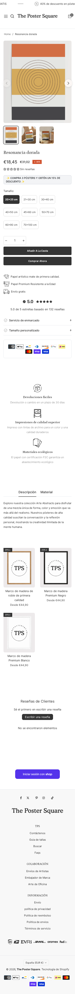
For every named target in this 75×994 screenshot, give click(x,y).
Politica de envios (37, 922)
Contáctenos (37, 833)
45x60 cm (30, 212)
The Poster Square (28, 969)
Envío (37, 902)
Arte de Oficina (37, 884)
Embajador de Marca (37, 877)
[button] (11, 169)
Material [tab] (46, 492)
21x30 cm (29, 199)
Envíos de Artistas (37, 871)
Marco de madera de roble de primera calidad (19, 595)
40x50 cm (11, 212)
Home (7, 34)
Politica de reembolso (37, 915)
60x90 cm (11, 224)
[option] (37, 82)
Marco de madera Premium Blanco (19, 658)
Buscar (37, 846)
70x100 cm (30, 224)
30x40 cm (47, 199)
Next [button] (68, 83)
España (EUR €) (34, 962)
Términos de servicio (38, 928)
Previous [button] (6, 83)
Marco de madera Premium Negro (56, 593)
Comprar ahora (37, 260)
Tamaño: (8, 191)
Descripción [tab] (27, 492)
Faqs (37, 852)
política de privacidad (37, 909)
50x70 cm (48, 212)
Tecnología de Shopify (55, 969)
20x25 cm (11, 199)
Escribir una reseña (37, 717)
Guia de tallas (37, 839)
